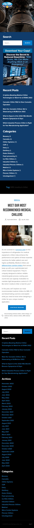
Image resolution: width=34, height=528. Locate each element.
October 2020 (7, 449)
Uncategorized (8, 176)
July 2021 (5, 426)
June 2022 (6, 395)
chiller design (25, 314)
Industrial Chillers (9, 162)
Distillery (6, 150)
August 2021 (6, 423)
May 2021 (5, 432)
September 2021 (8, 420)
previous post (20, 249)
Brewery (6, 136)
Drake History (8, 153)
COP (4, 145)
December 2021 (7, 412)
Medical (6, 167)
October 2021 (7, 417)
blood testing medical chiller (12, 314)
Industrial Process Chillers (12, 164)
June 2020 (6, 460)
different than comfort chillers (12, 265)
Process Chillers (8, 173)
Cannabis (6, 139)
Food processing (9, 156)
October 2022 (7, 386)
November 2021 (7, 415)
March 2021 (6, 434)
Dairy (5, 147)
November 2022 (8, 383)
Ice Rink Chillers (9, 159)
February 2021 (7, 437)
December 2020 (8, 443)
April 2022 (6, 400)
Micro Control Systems (11, 170)
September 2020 (8, 451)
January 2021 (6, 440)
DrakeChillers (13, 220)
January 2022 (7, 409)
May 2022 (5, 398)
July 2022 (5, 392)
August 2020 (6, 454)
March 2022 (6, 403)
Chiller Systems (8, 142)
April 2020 (6, 466)
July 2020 (5, 457)
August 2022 (6, 389)
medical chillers (17, 316)
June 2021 (5, 429)
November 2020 (8, 446)
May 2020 (5, 463)
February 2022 (7, 406)
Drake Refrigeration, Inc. (14, 524)
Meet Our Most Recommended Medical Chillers (17, 210)
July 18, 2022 (25, 220)
